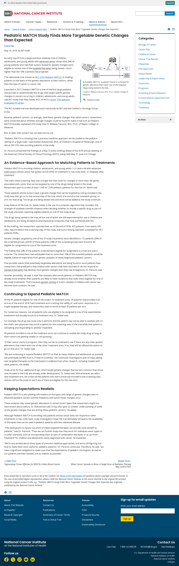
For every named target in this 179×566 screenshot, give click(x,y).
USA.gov (171, 562)
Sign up (127, 518)
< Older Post (10, 460)
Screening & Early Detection (152, 93)
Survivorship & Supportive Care (154, 97)
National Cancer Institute (164, 558)
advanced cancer (47, 61)
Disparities (144, 64)
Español (170, 3)
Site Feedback (168, 546)
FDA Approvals (146, 68)
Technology (144, 102)
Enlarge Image (93, 99)
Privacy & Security (90, 514)
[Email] (173, 29)
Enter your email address (133, 506)
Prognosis (144, 88)
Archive (142, 119)
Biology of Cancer (147, 44)
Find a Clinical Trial (52, 519)
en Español (9, 510)
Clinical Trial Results (148, 59)
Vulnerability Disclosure (93, 524)
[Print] (168, 29)
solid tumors (10, 171)
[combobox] (150, 13)
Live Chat (111, 546)
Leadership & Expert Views (152, 78)
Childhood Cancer (147, 54)
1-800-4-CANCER (128, 546)
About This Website (14, 505)
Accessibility (88, 505)
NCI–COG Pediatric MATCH (48, 77)
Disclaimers (87, 519)
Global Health (145, 73)
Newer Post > (124, 460)
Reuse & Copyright (13, 514)
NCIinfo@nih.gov (148, 546)
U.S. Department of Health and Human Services (154, 552)
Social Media (10, 519)
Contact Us (48, 505)
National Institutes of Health (163, 555)
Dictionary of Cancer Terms (56, 514)
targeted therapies (42, 68)
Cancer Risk (144, 49)
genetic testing (48, 282)
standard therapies (13, 269)
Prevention (144, 83)
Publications (49, 510)
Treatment (144, 107)
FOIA (84, 510)
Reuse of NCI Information (71, 475)
